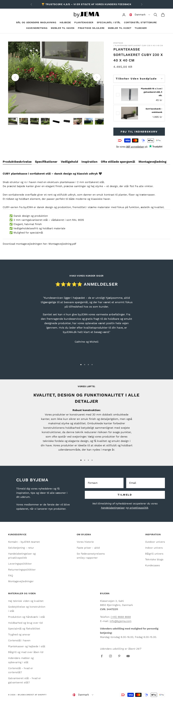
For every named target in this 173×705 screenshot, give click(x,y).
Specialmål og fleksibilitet (24, 628)
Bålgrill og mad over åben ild (25, 652)
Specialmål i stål (109, 22)
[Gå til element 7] (77, 121)
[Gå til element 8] (88, 121)
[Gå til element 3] (34, 121)
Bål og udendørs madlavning (36, 22)
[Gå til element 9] (99, 121)
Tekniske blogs (154, 559)
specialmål (36, 232)
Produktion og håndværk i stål (26, 616)
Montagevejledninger (21, 581)
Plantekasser (83, 22)
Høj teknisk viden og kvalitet (25, 600)
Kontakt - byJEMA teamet (24, 541)
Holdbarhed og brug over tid (25, 622)
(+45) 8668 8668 (121, 616)
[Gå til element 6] (67, 121)
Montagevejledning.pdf (62, 243)
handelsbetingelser (113, 507)
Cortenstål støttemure (140, 22)
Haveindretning (36, 28)
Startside (118, 43)
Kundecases (152, 565)
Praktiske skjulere (91, 28)
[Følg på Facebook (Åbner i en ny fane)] (101, 656)
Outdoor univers (155, 541)
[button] (139, 14)
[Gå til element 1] (13, 121)
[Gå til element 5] (56, 121)
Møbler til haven (63, 28)
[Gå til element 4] (45, 121)
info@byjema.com (120, 621)
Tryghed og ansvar (19, 634)
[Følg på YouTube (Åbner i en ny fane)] (128, 656)
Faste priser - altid (88, 547)
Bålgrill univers (154, 553)
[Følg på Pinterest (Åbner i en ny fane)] (119, 656)
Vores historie (85, 541)
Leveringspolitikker (20, 563)
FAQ (10, 575)
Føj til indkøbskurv (139, 131)
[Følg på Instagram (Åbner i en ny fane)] (110, 656)
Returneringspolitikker (22, 569)
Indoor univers (154, 547)
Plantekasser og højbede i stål (26, 646)
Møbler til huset (119, 28)
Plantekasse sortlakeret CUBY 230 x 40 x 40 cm (139, 45)
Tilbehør (141, 28)
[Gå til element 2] (23, 121)
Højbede (65, 22)
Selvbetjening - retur (21, 547)
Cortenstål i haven (19, 640)
